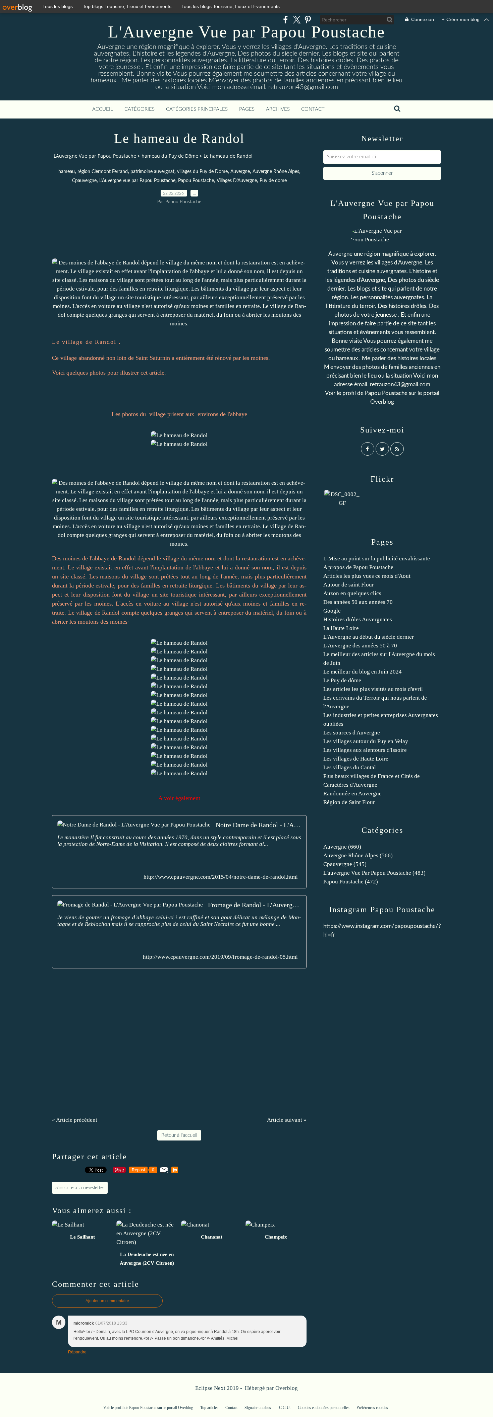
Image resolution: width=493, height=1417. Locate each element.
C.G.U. (285, 1407)
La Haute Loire (341, 628)
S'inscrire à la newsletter (79, 1187)
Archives (278, 109)
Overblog (286, 1388)
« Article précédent (74, 1120)
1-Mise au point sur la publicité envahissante (376, 558)
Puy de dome (273, 180)
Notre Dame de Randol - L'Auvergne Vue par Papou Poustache (258, 825)
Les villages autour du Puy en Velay (365, 741)
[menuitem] (102, 109)
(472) (350, 881)
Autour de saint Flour (348, 584)
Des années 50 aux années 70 (358, 602)
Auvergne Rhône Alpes (276, 171)
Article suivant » (287, 1120)
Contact (313, 109)
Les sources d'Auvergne (351, 732)
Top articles (209, 1407)
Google (332, 611)
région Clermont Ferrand (102, 171)
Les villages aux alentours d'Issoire (365, 750)
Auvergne (240, 171)
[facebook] (285, 19)
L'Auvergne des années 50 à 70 (360, 645)
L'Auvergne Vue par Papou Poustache (246, 31)
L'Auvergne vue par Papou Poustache (137, 180)
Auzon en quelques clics (352, 593)
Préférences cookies (372, 1407)
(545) (345, 864)
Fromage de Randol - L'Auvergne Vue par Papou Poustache (254, 905)
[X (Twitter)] (296, 19)
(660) (342, 847)
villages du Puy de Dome (202, 171)
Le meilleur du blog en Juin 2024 (362, 671)
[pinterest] (308, 19)
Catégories (139, 109)
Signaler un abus (258, 1407)
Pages (247, 109)
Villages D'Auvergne (237, 180)
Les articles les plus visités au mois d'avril (373, 689)
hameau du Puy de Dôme (170, 156)
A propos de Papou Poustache (358, 567)
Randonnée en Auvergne (352, 793)
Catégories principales (197, 109)
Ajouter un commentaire (107, 1300)
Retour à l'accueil (179, 1135)
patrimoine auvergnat (152, 171)
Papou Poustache (196, 180)
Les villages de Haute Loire (355, 759)
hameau (66, 171)
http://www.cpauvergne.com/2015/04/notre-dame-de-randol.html (221, 877)
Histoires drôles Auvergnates (357, 619)
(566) (358, 855)
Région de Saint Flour (349, 802)
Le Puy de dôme (342, 680)
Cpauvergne (84, 180)
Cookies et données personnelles (323, 1407)
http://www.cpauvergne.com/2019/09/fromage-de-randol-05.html (220, 957)
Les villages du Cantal (349, 767)
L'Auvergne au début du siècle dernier (368, 637)
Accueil (102, 109)
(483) (374, 873)
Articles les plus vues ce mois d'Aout (366, 576)
